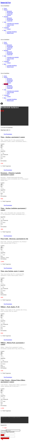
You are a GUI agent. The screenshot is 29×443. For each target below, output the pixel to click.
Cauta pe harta (10, 24)
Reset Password (5, 438)
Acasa (5, 8)
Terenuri (9, 15)
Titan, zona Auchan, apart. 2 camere (12, 271)
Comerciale (9, 13)
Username (3, 430)
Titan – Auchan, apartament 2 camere (13, 137)
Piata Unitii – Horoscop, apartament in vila (14, 239)
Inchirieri (6, 16)
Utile (5, 22)
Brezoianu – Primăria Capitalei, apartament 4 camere (11, 173)
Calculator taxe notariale (13, 23)
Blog (5, 30)
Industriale (9, 11)
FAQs (8, 26)
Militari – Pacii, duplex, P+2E (10, 307)
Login (2, 435)
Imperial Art (6, 3)
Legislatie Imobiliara (12, 31)
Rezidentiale (10, 12)
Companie (6, 27)
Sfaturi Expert (10, 33)
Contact (9, 29)
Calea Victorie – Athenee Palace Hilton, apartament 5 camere (13, 381)
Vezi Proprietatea (8, 134)
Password (3, 432)
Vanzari (5, 9)
